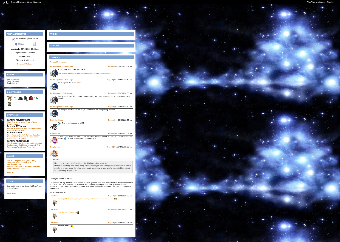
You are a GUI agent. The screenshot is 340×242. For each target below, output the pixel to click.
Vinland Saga (32, 137)
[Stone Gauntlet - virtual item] (9, 106)
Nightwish (32, 145)
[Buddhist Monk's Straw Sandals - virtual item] (9, 100)
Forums (22, 2)
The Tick (31, 128)
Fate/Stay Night (18, 122)
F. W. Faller (21, 139)
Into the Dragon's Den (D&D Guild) (21, 161)
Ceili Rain (23, 145)
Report (111, 66)
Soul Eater (11, 139)
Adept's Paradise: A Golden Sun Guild (23, 166)
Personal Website (24, 64)
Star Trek (20, 130)
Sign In (330, 2)
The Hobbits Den (14, 165)
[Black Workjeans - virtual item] (25, 100)
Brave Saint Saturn (30, 143)
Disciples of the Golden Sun (19, 163)
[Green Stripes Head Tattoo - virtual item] (36, 100)
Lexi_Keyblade (56, 120)
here (79, 83)
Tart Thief (54, 196)
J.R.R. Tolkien (26, 135)
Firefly (38, 128)
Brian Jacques (20, 137)
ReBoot (10, 128)
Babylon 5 (11, 130)
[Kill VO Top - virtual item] (31, 100)
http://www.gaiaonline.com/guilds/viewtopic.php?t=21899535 (84, 73)
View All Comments (58, 62)
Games (37, 2)
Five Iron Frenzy (14, 143)
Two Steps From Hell (26, 147)
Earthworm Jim (20, 128)
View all (10, 172)
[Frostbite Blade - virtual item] (15, 100)
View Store (11, 193)
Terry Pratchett (13, 135)
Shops (14, 2)
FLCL (9, 122)
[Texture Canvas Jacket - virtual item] (20, 100)
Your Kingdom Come (16, 168)
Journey (14, 145)
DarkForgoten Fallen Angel (61, 66)
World (30, 2)
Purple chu (55, 133)
